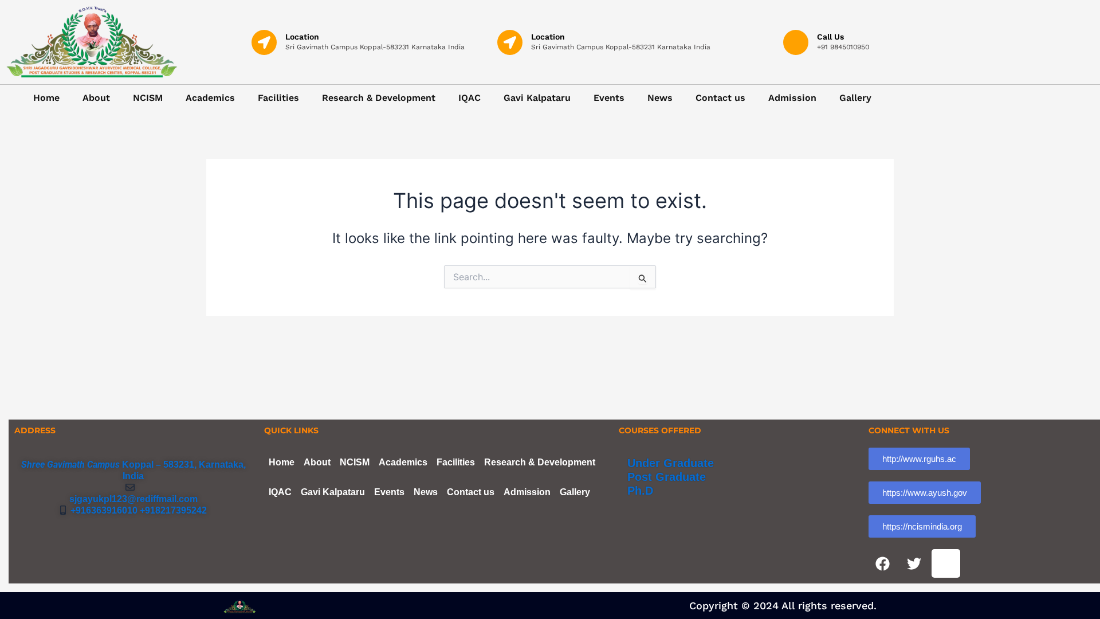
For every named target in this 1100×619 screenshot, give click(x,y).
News (660, 97)
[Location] (264, 42)
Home (46, 97)
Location (302, 36)
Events (609, 97)
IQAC (469, 97)
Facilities (278, 97)
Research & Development (378, 97)
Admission (792, 97)
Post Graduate (666, 477)
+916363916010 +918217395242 (136, 510)
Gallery (855, 97)
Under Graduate (670, 463)
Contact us (720, 97)
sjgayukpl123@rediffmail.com (133, 499)
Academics (210, 97)
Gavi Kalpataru (537, 97)
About (96, 97)
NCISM (148, 97)
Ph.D (640, 490)
